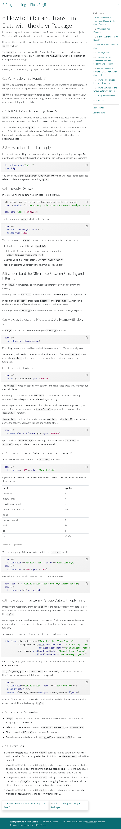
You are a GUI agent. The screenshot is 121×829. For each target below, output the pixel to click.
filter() (25, 310)
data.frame (11, 641)
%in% (24, 590)
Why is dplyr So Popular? (101, 30)
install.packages (14, 165)
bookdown (91, 821)
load (7, 168)
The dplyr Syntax (102, 52)
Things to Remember (104, 95)
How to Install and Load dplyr (105, 46)
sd (36, 651)
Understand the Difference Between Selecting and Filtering (103, 60)
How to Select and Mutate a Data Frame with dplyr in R (105, 71)
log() (25, 781)
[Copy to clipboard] (87, 165)
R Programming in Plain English (25, 4)
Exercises (99, 100)
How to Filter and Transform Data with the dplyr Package (104, 20)
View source (98, 107)
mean (41, 644)
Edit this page (99, 112)
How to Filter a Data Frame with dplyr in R (104, 81)
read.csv (19, 205)
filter (10, 233)
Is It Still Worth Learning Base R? (105, 38)
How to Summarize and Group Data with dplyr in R (105, 89)
